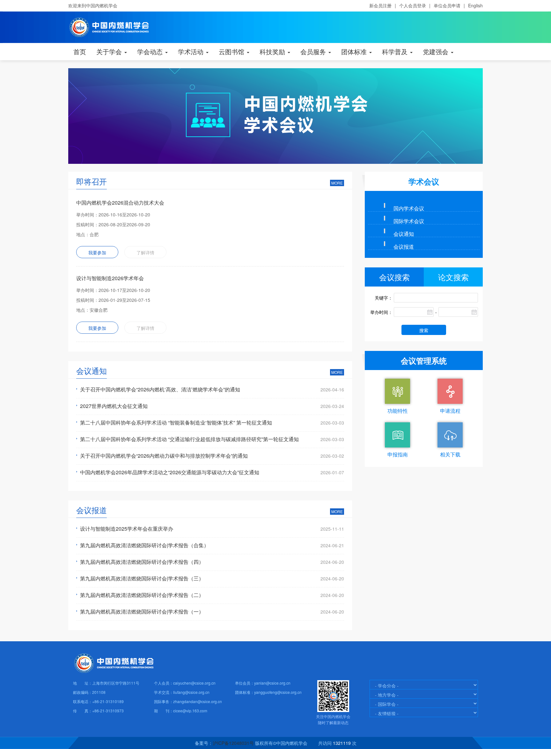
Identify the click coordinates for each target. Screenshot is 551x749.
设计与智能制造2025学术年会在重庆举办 (126, 529)
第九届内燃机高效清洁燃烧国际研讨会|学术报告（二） (142, 595)
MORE (337, 182)
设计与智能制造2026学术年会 (110, 278)
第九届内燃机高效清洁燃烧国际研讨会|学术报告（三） (142, 578)
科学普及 (395, 51)
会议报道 (403, 246)
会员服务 (314, 51)
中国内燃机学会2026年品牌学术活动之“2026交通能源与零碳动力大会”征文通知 (169, 472)
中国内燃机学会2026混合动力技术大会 (120, 202)
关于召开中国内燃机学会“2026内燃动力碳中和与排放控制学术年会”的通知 (164, 456)
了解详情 (145, 252)
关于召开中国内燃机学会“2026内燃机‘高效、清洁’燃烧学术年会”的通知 (160, 389)
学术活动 (191, 51)
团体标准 (355, 51)
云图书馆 (232, 51)
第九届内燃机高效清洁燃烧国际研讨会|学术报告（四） (142, 562)
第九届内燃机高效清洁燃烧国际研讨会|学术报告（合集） (144, 545)
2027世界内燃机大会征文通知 (114, 406)
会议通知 (403, 233)
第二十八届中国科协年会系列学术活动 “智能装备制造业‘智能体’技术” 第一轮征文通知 (176, 422)
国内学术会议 (408, 208)
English (475, 5)
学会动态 (151, 51)
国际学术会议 (408, 220)
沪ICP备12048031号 (233, 743)
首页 (79, 51)
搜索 (423, 330)
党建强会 (436, 51)
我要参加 (97, 252)
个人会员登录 (412, 5)
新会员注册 (380, 5)
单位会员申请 (447, 5)
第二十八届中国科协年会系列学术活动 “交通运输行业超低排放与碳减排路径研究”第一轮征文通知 (189, 439)
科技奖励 (273, 51)
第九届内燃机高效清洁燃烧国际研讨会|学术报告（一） (142, 611)
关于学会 (110, 51)
